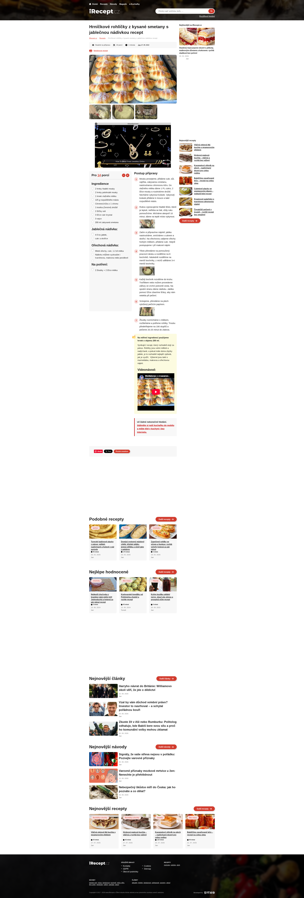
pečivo (95, 528)
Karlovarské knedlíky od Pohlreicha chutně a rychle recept (132, 597)
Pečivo (125, 528)
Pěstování (100, 885)
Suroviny (162, 883)
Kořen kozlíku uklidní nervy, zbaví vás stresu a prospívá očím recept (162, 597)
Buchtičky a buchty (100, 818)
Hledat (211, 11)
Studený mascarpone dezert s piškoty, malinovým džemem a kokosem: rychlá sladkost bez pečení (196, 50)
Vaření (106, 885)
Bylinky (140, 883)
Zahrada (111, 885)
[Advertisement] (133, 486)
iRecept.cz (93, 38)
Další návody (164, 747)
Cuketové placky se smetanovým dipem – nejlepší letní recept (203, 191)
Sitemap (147, 869)
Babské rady (93, 883)
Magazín (123, 4)
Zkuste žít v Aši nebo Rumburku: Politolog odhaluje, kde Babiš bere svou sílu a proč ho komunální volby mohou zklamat (148, 725)
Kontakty (126, 866)
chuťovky (156, 528)
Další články (164, 679)
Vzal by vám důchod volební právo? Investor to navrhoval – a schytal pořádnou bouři (143, 706)
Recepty (104, 4)
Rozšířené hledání (207, 16)
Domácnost (106, 883)
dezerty (160, 818)
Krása (100, 883)
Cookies (147, 866)
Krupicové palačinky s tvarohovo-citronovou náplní (204, 201)
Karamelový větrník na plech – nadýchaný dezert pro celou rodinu (168, 834)
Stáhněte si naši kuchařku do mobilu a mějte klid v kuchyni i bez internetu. (155, 428)
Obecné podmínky (130, 872)
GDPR (125, 869)
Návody (113, 4)
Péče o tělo (120, 883)
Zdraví (117, 885)
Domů (95, 4)
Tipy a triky (92, 885)
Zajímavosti (155, 883)
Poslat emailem (122, 451)
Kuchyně (113, 883)
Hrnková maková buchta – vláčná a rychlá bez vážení (202, 157)
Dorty (178, 865)
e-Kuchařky (134, 4)
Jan (139, 45)
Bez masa (127, 581)
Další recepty (164, 519)
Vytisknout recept (101, 51)
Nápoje (155, 581)
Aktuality (134, 883)
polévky (173, 865)
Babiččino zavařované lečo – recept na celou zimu (204, 180)
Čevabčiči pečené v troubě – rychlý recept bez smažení (204, 212)
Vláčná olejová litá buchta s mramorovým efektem (204, 147)
